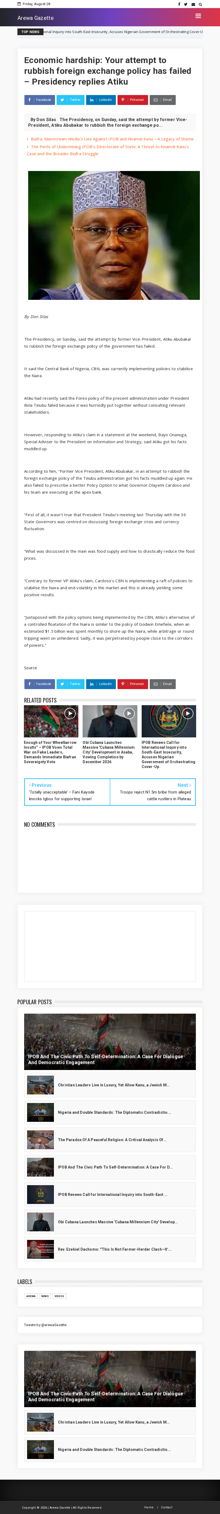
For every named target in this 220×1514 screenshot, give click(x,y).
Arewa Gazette (35, 18)
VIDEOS (59, 1296)
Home (148, 1507)
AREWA (31, 1296)
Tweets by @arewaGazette (45, 1325)
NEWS (167, 32)
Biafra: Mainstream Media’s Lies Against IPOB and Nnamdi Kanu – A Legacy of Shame (112, 138)
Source (30, 667)
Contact (166, 1507)
